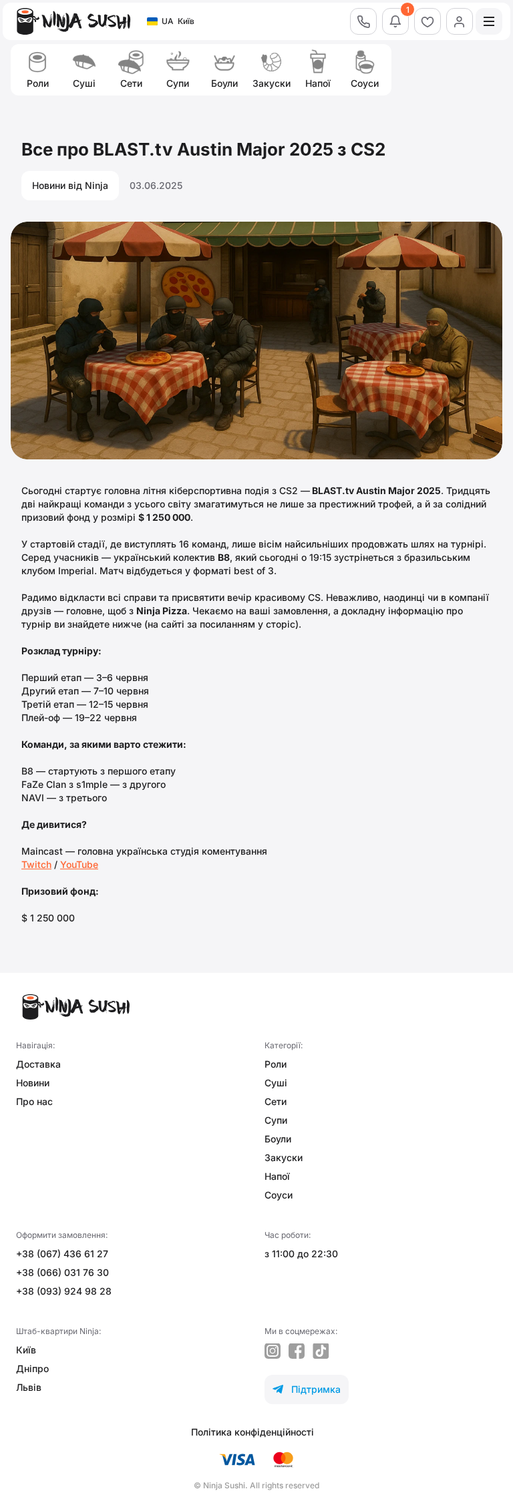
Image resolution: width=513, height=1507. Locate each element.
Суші (276, 1082)
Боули (278, 1138)
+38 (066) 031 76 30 (62, 1272)
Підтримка (307, 1389)
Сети (276, 1101)
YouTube (79, 864)
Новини (32, 1082)
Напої (277, 1176)
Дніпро (32, 1368)
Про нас (34, 1101)
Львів (28, 1387)
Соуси (279, 1195)
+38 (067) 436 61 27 (62, 1253)
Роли (276, 1064)
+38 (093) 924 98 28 (64, 1291)
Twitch (36, 864)
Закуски (284, 1157)
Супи (276, 1120)
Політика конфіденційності (252, 1432)
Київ (26, 1349)
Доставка (38, 1064)
